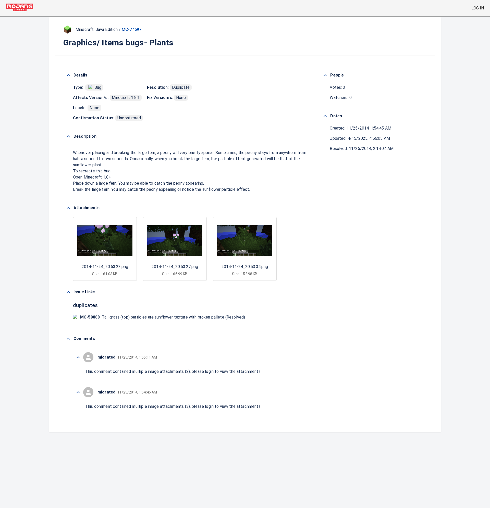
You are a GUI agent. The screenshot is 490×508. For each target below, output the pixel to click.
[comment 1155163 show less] (78, 357)
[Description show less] (68, 136)
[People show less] (325, 75)
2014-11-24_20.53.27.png (175, 266)
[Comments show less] (68, 339)
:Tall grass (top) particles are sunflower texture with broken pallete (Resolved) (162, 317)
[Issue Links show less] (68, 292)
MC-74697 (131, 29)
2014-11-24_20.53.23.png (105, 266)
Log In (477, 8)
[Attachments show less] (68, 208)
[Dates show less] (325, 116)
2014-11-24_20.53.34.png (245, 266)
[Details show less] (68, 75)
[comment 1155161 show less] (78, 392)
